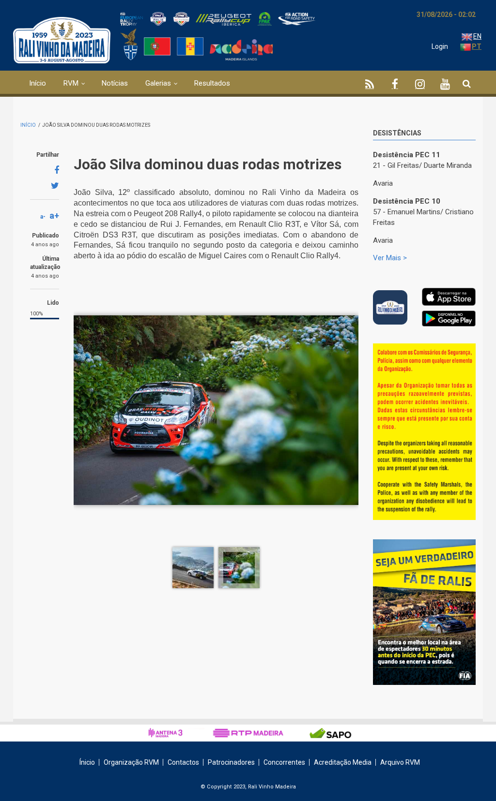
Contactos (183, 762)
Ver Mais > (390, 257)
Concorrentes (284, 762)
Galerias (158, 83)
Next (468, 355)
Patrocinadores (231, 762)
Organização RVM (131, 762)
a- (43, 216)
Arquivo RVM (400, 762)
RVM (70, 83)
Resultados (212, 83)
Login (440, 46)
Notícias (115, 83)
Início (37, 83)
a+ (54, 215)
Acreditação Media (343, 762)
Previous (446, 353)
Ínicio (87, 762)
